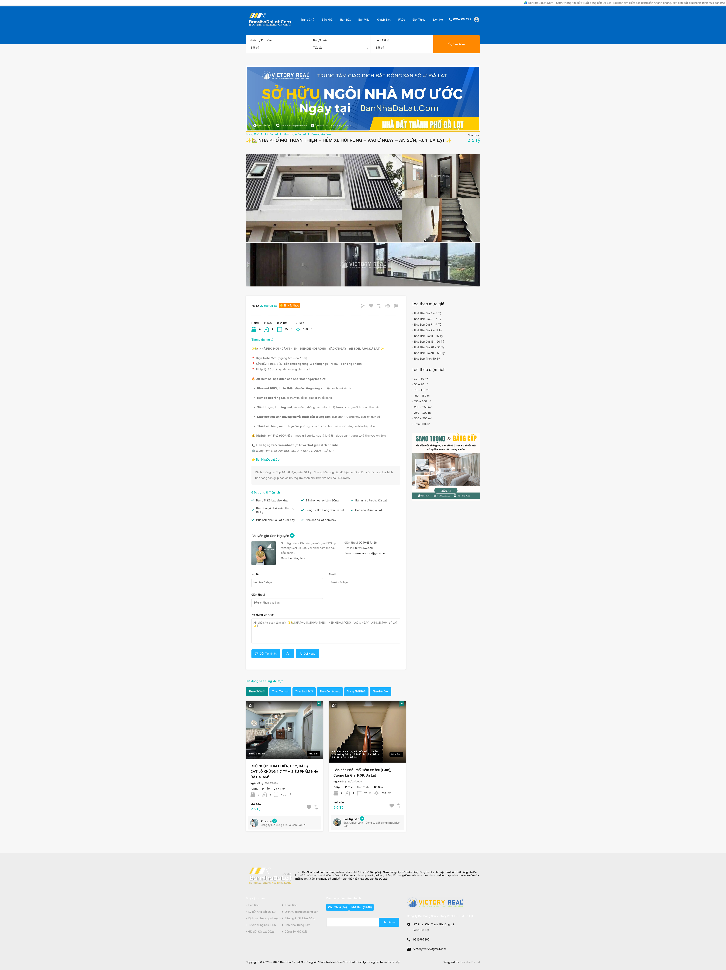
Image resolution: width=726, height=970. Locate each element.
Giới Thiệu (419, 19)
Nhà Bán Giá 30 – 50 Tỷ (429, 353)
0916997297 (421, 939)
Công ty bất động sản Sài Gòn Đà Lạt (283, 825)
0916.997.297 (462, 19)
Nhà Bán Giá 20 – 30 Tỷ (429, 347)
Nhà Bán (361, 907)
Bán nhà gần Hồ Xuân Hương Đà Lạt (275, 510)
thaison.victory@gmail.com (370, 553)
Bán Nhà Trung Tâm (297, 925)
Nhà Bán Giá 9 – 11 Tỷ (428, 330)
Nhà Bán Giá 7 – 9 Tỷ (427, 324)
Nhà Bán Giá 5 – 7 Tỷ (427, 319)
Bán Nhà (327, 19)
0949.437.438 (368, 542)
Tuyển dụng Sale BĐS (262, 925)
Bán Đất (345, 19)
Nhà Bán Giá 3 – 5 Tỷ (427, 313)
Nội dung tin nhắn (263, 614)
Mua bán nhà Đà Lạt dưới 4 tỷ (275, 520)
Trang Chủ (307, 19)
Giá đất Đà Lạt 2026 (261, 931)
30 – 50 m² (421, 378)
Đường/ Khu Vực (261, 40)
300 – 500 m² (423, 418)
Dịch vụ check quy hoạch (264, 918)
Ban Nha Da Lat (470, 962)
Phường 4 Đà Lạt (294, 134)
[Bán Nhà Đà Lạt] (270, 27)
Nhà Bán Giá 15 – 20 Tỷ (429, 341)
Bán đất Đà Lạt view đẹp (272, 500)
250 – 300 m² (423, 412)
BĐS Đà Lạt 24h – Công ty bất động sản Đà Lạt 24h (372, 824)
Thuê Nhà (291, 905)
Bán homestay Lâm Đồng (322, 500)
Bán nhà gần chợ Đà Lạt (371, 500)
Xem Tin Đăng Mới (293, 558)
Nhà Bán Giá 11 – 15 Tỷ (428, 336)
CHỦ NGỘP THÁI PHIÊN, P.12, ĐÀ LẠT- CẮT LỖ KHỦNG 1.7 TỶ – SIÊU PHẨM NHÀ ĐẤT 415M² (284, 771)
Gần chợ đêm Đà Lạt (368, 510)
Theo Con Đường (330, 691)
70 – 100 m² (421, 390)
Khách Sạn (384, 19)
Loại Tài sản (383, 40)
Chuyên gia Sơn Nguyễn (270, 536)
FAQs (401, 19)
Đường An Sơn (321, 134)
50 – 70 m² (421, 384)
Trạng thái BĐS (356, 691)
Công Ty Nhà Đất (296, 931)
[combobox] (277, 48)
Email (332, 574)
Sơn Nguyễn (352, 819)
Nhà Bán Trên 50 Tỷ (427, 358)
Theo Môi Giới (380, 691)
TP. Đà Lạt (271, 134)
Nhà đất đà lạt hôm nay (321, 520)
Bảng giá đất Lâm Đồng (300, 918)
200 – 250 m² (423, 407)
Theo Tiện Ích (280, 691)
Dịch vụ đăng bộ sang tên (301, 911)
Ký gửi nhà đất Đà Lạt (262, 911)
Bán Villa (363, 19)
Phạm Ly (266, 821)
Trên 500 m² (422, 424)
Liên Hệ (438, 19)
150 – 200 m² (422, 401)
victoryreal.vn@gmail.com (429, 949)
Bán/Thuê (320, 40)
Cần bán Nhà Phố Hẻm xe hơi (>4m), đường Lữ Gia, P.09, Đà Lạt (362, 773)
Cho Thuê (337, 907)
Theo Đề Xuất (257, 691)
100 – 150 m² (422, 395)
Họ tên (255, 574)
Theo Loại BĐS (304, 691)
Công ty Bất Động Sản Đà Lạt (325, 510)
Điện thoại (258, 594)
